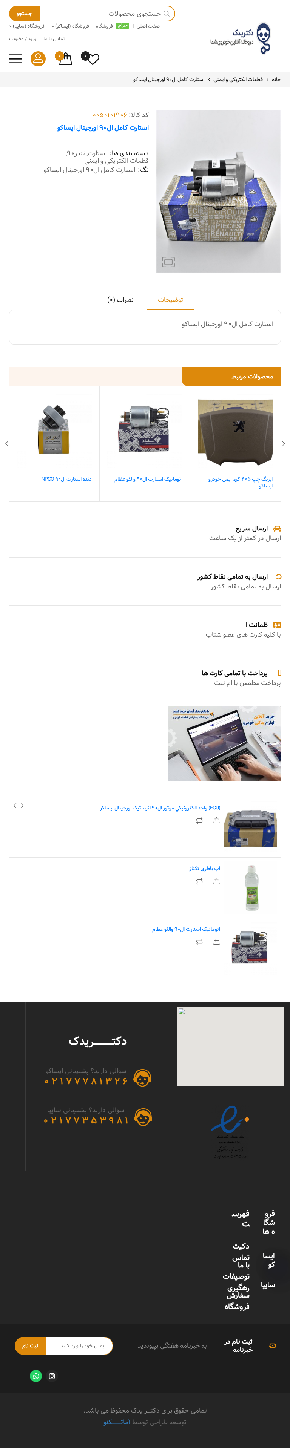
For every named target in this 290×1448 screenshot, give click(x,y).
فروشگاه (237, 1306)
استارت (97, 153)
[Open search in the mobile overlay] (92, 13)
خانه (276, 79)
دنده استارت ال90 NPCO (66, 479)
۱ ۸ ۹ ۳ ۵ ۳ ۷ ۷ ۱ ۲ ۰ (85, 1120)
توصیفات (236, 1276)
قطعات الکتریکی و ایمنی (238, 79)
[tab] (170, 303)
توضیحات (170, 301)
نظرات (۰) (120, 301)
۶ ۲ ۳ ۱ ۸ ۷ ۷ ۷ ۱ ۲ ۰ (86, 1081)
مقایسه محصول (200, 820)
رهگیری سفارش (238, 1291)
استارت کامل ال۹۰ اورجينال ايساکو (89, 170)
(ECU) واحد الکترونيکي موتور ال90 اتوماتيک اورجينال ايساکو (160, 807)
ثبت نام (30, 1345)
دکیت (241, 1246)
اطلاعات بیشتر (216, 820)
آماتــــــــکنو (117, 1422)
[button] (168, 262)
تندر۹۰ (76, 153)
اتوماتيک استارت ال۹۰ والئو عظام (148, 479)
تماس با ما (241, 1261)
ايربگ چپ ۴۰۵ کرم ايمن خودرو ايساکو (240, 482)
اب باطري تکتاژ (204, 868)
